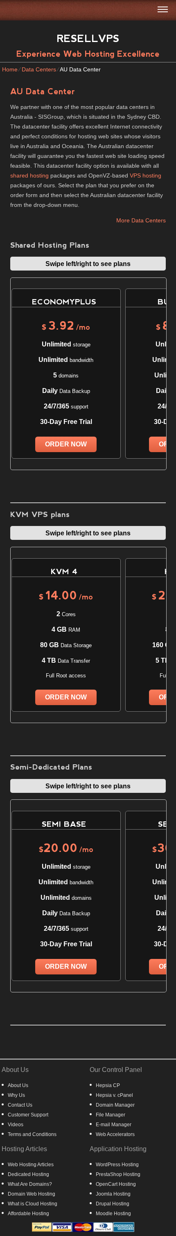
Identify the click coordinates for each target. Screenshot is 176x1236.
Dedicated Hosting (28, 1174)
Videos (15, 1124)
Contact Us (20, 1105)
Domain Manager (115, 1105)
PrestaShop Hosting (118, 1174)
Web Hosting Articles (31, 1164)
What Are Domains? (30, 1184)
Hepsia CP (108, 1085)
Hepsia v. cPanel (114, 1095)
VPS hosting (145, 175)
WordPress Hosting (117, 1164)
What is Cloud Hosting (32, 1204)
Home (10, 69)
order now (66, 444)
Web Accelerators (115, 1134)
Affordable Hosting (28, 1213)
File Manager (110, 1115)
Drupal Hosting (112, 1204)
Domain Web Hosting (31, 1194)
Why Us (16, 1095)
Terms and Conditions (32, 1134)
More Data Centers (141, 220)
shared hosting (29, 175)
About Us (18, 1085)
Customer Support (28, 1115)
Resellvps (88, 38)
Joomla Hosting (113, 1194)
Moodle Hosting (113, 1213)
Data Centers (39, 69)
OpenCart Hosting (116, 1184)
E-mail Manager (113, 1124)
